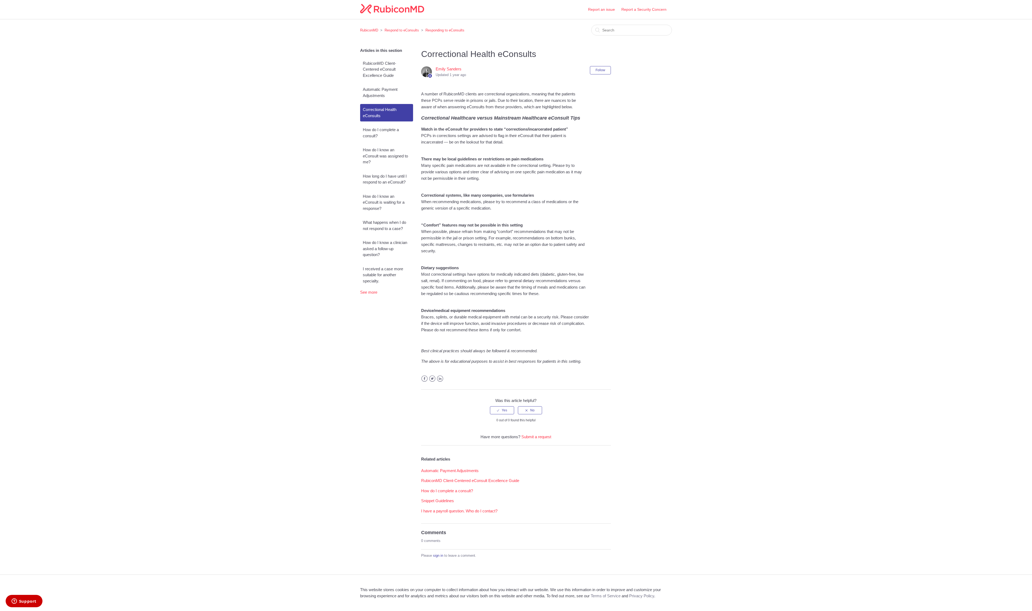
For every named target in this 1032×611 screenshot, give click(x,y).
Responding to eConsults (444, 30)
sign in (438, 556)
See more (368, 292)
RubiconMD (369, 30)
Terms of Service (606, 596)
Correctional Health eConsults (379, 112)
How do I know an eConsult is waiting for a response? (383, 202)
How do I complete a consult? (381, 132)
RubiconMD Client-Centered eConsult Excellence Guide (379, 69)
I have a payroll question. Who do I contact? (459, 511)
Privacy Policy (641, 596)
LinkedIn (440, 378)
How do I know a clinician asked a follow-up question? (385, 248)
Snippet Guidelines (437, 500)
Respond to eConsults (402, 30)
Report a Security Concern (643, 9)
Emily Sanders (448, 69)
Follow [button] (600, 70)
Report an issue (601, 9)
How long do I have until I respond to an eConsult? (385, 179)
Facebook (424, 378)
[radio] (502, 410)
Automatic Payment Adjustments (380, 92)
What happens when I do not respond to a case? (384, 225)
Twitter (432, 378)
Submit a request (536, 436)
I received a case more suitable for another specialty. (383, 275)
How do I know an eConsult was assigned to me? (385, 156)
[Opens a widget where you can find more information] (23, 601)
